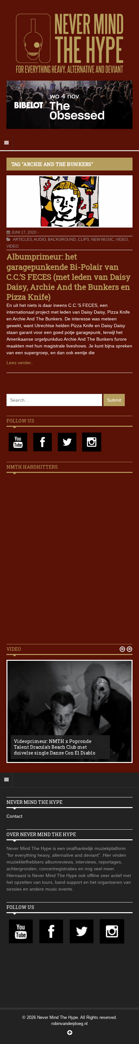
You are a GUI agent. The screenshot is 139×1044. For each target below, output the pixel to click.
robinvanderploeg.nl (69, 1023)
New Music (102, 239)
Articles (22, 239)
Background (62, 239)
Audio (40, 239)
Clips (83, 239)
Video (122, 239)
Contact (14, 816)
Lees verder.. (19, 362)
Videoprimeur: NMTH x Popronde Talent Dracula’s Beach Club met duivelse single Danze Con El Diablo (54, 747)
